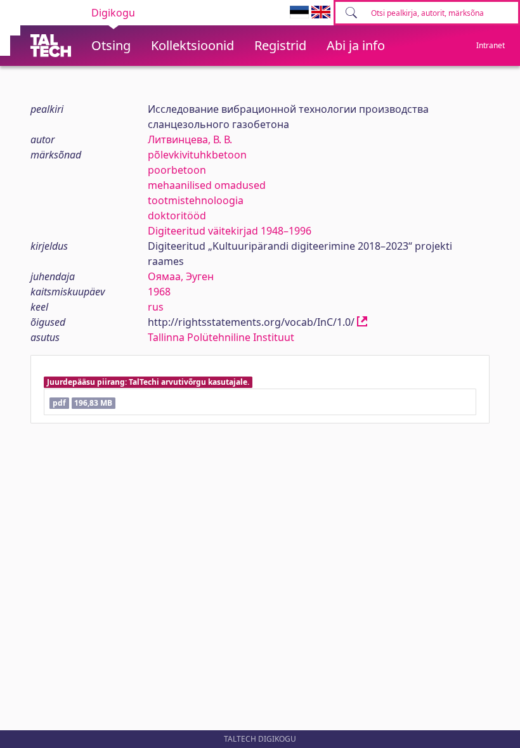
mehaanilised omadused (207, 185)
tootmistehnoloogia (196, 200)
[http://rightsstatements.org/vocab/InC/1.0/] (362, 322)
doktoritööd (177, 215)
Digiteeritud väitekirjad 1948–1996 (229, 231)
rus (156, 307)
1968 (159, 292)
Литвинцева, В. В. (190, 139)
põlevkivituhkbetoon (197, 155)
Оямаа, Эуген (181, 276)
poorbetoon (177, 170)
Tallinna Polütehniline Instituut (221, 337)
